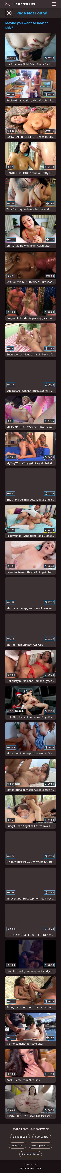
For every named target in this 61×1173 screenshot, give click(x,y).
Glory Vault (17, 1145)
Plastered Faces (30, 1154)
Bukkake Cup (20, 1136)
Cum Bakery (41, 1136)
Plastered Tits (23, 4)
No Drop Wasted (40, 1145)
